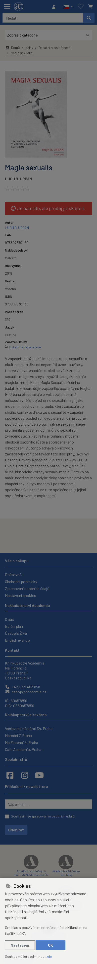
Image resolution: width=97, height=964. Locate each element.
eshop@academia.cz (29, 691)
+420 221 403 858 (25, 686)
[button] (68, 7)
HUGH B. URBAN (18, 178)
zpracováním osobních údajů (53, 816)
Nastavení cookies (20, 595)
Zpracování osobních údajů (27, 588)
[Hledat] (89, 18)
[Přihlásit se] (55, 7)
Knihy (29, 47)
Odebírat (16, 829)
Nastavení (20, 945)
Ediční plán (14, 626)
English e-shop (17, 640)
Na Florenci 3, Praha (21, 742)
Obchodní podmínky (21, 581)
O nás (9, 619)
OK (50, 945)
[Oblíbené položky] (80, 6)
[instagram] (25, 775)
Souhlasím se (43, 816)
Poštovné (13, 574)
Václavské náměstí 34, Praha (28, 728)
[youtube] (39, 775)
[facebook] (10, 775)
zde (49, 956)
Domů (15, 47)
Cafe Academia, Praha (23, 749)
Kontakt (12, 650)
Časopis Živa (16, 633)
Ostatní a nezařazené (54, 47)
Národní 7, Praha (18, 735)
